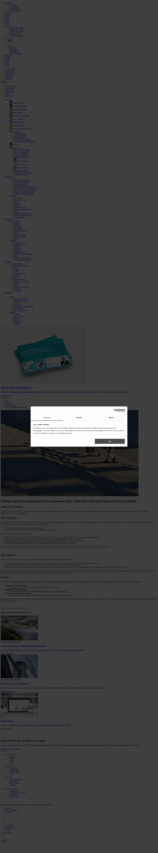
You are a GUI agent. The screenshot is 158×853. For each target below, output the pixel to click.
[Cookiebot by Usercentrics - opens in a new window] (115, 410)
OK (110, 441)
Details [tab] (79, 417)
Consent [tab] (47, 417)
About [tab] (111, 417)
